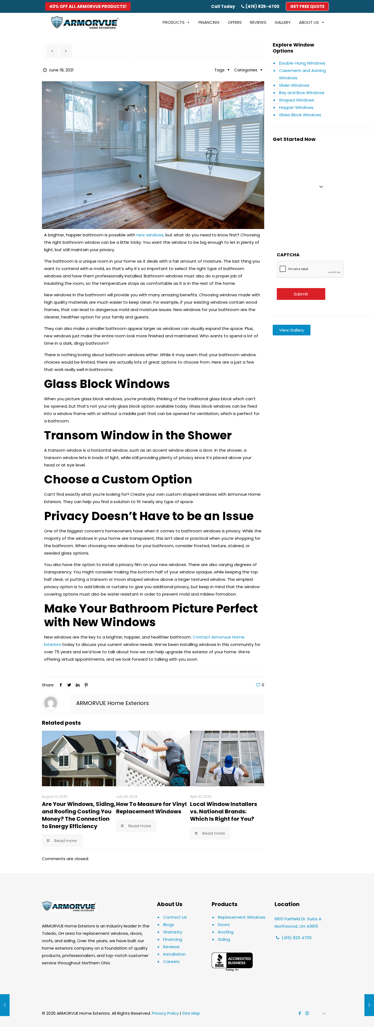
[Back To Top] (323, 1014)
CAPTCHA (288, 255)
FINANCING (209, 22)
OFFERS (235, 22)
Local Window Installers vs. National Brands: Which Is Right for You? (223, 811)
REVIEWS (258, 22)
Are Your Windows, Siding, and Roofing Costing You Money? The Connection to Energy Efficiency (79, 815)
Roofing (226, 932)
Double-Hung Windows (302, 63)
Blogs (168, 924)
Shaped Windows (296, 100)
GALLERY (283, 22)
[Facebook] (60, 685)
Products (174, 22)
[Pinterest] (86, 685)
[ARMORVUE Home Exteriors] (85, 22)
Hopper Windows (296, 107)
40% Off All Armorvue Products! (87, 6)
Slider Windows (294, 85)
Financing (172, 939)
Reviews (171, 947)
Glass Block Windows (300, 115)
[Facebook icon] (300, 1013)
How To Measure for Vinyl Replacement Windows (151, 807)
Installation (174, 954)
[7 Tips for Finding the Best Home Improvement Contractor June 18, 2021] (369, 1005)
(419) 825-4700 (262, 6)
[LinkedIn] (77, 685)
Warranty (172, 932)
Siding (224, 939)
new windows (149, 235)
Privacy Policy (165, 1013)
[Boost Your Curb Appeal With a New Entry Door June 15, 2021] (5, 1005)
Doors (224, 924)
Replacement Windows (241, 917)
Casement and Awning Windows (302, 74)
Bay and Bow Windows (301, 92)
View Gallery (291, 330)
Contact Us (175, 917)
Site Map (191, 1013)
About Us (309, 22)
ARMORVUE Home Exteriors (112, 703)
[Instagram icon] (307, 1013)
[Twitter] (69, 685)
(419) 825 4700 (296, 938)
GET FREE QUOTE (307, 6)
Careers (171, 961)
